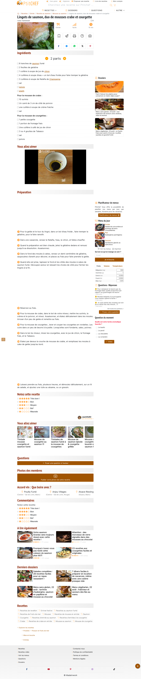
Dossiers (72, 10)
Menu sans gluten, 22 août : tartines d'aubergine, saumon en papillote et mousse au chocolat (43, 592)
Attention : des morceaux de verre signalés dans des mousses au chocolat (82, 536)
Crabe (22, 621)
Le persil (101, 330)
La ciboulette (103, 334)
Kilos (98, 281)
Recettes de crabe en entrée (40, 621)
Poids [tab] (99, 266)
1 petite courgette (27, 119)
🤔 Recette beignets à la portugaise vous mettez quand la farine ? (108, 297)
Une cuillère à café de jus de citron (35, 127)
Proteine (26, 631)
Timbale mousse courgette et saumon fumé (23, 443)
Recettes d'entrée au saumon (44, 618)
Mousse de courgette (83, 621)
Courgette (24, 618)
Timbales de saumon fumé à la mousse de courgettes (58, 443)
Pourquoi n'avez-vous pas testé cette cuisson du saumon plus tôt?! (43, 552)
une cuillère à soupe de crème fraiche (36, 107)
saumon (35, 63)
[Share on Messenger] (66, 46)
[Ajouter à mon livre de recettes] (59, 36)
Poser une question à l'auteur (56, 463)
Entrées (26, 640)
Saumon (86, 614)
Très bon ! (35, 398)
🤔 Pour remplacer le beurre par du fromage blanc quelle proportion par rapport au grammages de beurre (108, 290)
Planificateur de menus (108, 215)
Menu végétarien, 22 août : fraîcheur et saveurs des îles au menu (82, 591)
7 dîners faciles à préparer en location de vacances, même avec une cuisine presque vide (82, 576)
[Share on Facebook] (58, 46)
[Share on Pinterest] (90, 46)
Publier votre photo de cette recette (55, 480)
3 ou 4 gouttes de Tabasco (31, 131)
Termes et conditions (80, 655)
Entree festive (46, 611)
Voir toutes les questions (114, 308)
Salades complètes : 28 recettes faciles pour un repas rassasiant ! (43, 575)
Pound (99, 278)
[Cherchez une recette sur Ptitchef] (111, 5)
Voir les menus (105, 249)
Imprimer (117, 249)
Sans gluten (53, 1)
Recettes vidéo (23, 652)
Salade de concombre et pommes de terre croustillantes (114, 228)
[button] (20, 36)
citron (47, 71)
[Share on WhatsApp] (74, 46)
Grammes (100, 273)
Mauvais (34, 411)
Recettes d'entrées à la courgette (73, 618)
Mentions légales (79, 659)
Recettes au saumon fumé (66, 611)
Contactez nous (79, 649)
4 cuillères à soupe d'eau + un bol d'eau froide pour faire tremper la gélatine (53, 75)
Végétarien (66, 1)
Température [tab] (117, 266)
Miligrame (100, 270)
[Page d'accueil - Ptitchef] (18, 13)
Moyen (33, 405)
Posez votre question (110, 312)
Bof (31, 408)
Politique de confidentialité (83, 652)
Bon (32, 402)
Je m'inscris (109, 260)
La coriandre (102, 337)
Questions (96, 10)
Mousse (48, 614)
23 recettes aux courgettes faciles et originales (82, 550)
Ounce (99, 275)
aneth (21, 91)
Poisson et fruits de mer (40, 631)
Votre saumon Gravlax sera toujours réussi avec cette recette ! (43, 536)
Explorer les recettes (26, 628)
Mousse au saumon (63, 621)
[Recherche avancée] (115, 5)
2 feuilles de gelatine (28, 67)
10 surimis (23, 99)
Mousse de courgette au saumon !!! (40, 441)
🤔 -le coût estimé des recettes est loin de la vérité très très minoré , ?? (109, 303)
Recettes (49, 10)
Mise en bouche (29, 635)
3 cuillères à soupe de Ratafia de (39, 79)
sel (20, 83)
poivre (22, 87)
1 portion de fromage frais (30, 123)
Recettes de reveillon (28, 611)
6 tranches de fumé (31, 63)
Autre (119, 10)
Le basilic (101, 327)
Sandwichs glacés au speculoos (112, 243)
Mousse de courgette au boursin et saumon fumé (91, 443)
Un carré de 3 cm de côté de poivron (36, 103)
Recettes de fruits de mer (30, 614)
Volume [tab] (107, 266)
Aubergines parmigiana (113, 235)
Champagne (54, 79)
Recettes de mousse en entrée (67, 614)
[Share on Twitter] (82, 46)
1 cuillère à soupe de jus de (34, 71)
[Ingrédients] (3, 339)
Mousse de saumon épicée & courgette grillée (75, 443)
